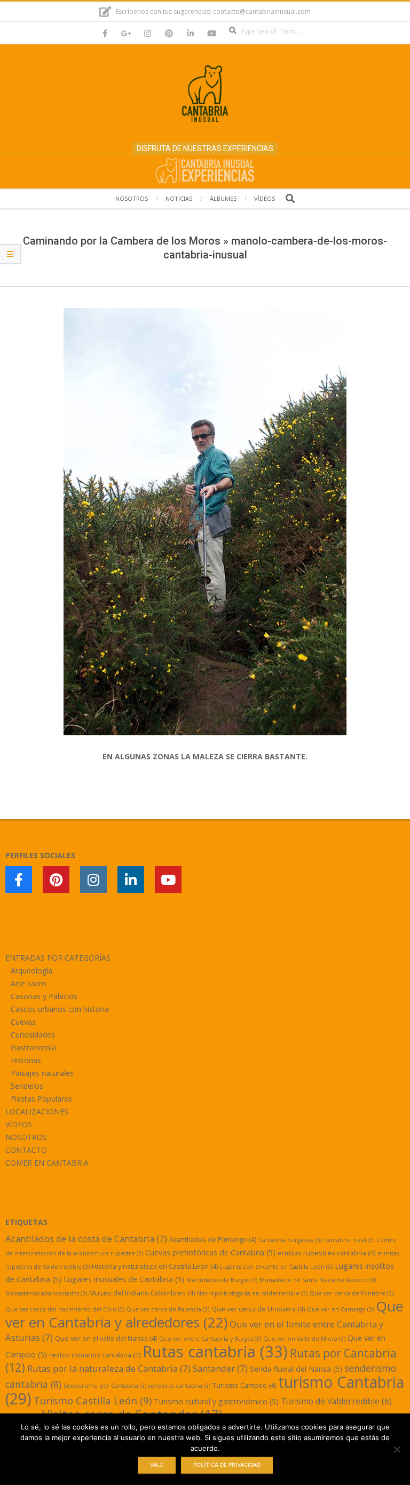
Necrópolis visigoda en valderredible (252, 1293)
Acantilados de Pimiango (212, 1239)
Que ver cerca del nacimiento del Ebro (64, 1309)
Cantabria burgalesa (290, 1240)
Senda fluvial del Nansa (296, 1369)
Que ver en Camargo (340, 1309)
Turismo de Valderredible (336, 1401)
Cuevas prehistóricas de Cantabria (210, 1252)
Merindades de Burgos (221, 1280)
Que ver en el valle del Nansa (106, 1338)
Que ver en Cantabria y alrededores (204, 1314)
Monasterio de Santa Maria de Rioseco (317, 1280)
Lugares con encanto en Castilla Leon (276, 1266)
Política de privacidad (227, 1465)
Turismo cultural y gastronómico (216, 1401)
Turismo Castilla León (93, 1400)
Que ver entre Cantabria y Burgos (210, 1338)
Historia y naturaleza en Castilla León (155, 1266)
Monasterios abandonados (46, 1293)
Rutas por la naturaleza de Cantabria (109, 1368)
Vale (156, 1465)
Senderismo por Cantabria (105, 1385)
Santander (220, 1368)
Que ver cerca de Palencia (168, 1309)
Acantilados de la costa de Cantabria (86, 1238)
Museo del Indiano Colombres (142, 1293)
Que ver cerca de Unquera (258, 1309)
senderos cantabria (179, 1385)
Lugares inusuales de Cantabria (124, 1279)
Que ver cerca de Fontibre (351, 1293)
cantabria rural (349, 1240)
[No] (396, 1449)
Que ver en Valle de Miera (304, 1338)
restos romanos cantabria (94, 1355)
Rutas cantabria (215, 1351)
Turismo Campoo (244, 1385)
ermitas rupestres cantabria (326, 1253)
